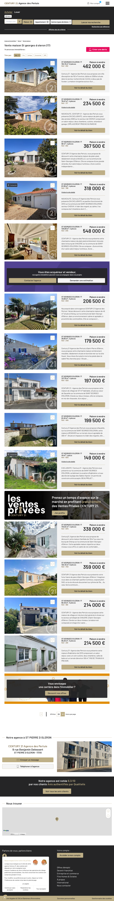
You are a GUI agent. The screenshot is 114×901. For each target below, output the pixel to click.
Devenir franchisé (65, 870)
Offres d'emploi (63, 867)
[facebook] (4, 856)
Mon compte (95, 3)
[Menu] (108, 3)
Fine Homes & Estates (67, 876)
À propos (61, 879)
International (62, 882)
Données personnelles (66, 898)
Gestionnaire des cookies (102, 898)
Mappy (23, 834)
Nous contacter (64, 885)
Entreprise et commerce (68, 873)
